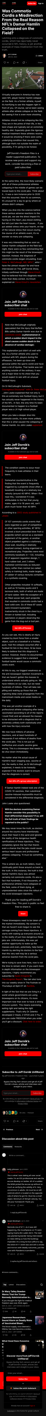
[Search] (41, 1284)
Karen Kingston (22, 976)
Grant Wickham (13, 1221)
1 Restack (30, 1113)
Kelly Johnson (13, 1169)
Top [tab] (4, 1285)
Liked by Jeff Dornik (16, 1172)
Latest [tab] (11, 1285)
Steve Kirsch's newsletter (27, 282)
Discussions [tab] (20, 1285)
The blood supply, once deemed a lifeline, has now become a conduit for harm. (16, 1327)
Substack (11, 1411)
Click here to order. (32, 1021)
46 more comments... (10, 1272)
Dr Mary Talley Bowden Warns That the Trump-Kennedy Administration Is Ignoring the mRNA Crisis (16, 1294)
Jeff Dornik (12, 54)
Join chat (23, 314)
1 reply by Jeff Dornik (18, 1212)
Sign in (41, 3)
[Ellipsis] (43, 1169)
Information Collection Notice (27, 1101)
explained (37, 425)
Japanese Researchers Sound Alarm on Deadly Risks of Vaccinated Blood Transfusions (17, 1320)
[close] (39, 1345)
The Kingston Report (12, 979)
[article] (23, 1301)
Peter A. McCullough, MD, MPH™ (18, 262)
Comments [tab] (7, 1147)
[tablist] (12, 1146)
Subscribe (32, 3)
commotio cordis (13, 335)
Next (38, 1129)
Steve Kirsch (34, 272)
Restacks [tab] (18, 1147)
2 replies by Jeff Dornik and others (23, 1261)
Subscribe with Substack (24, 1388)
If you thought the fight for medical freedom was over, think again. (17, 1301)
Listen (40, 56)
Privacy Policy (31, 1399)
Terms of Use (35, 1099)
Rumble (30, 986)
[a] (40, 1294)
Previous (9, 1129)
